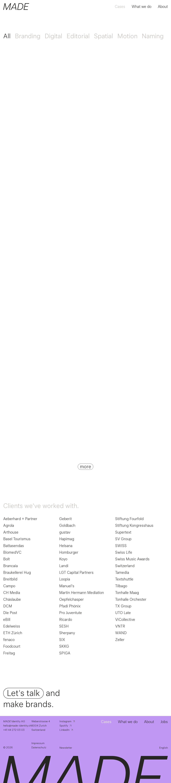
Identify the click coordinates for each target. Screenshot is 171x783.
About (163, 6)
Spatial (103, 36)
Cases (120, 6)
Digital (53, 36)
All (7, 36)
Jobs (164, 721)
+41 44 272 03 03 (13, 729)
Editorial (78, 36)
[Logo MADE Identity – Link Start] (16, 6)
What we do (141, 6)
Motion (127, 36)
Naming (153, 36)
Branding (27, 36)
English (163, 747)
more (85, 466)
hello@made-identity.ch (17, 725)
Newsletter (65, 747)
